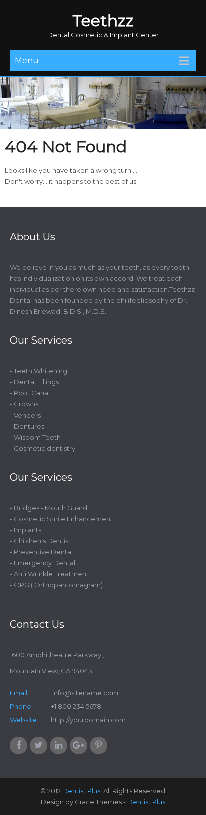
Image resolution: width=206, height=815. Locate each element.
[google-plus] (79, 745)
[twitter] (39, 745)
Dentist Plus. (82, 791)
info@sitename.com (84, 693)
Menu (27, 60)
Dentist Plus (147, 802)
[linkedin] (59, 745)
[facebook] (19, 745)
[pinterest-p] (99, 745)
